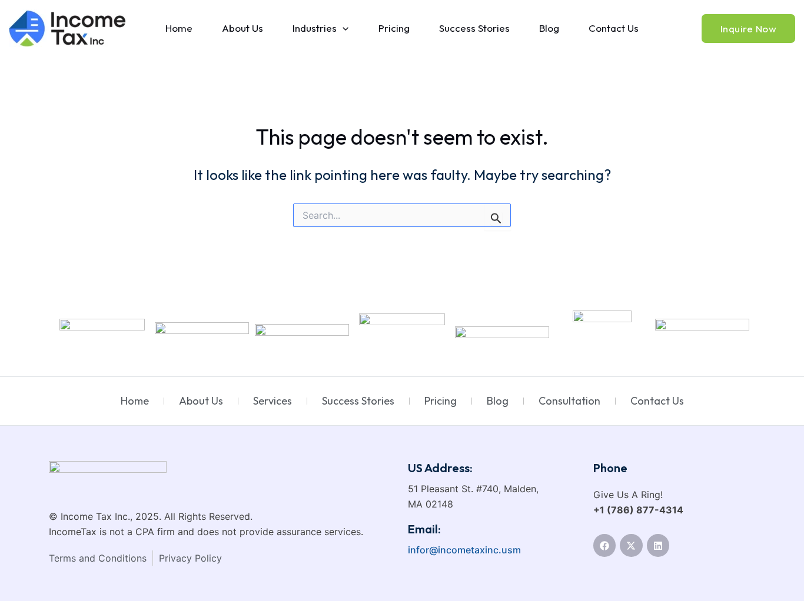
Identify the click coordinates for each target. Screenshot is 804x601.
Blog (549, 28)
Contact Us (614, 28)
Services (272, 401)
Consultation (569, 401)
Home (178, 28)
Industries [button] (315, 28)
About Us (242, 28)
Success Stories (474, 28)
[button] (342, 28)
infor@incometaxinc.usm (464, 550)
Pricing (394, 28)
